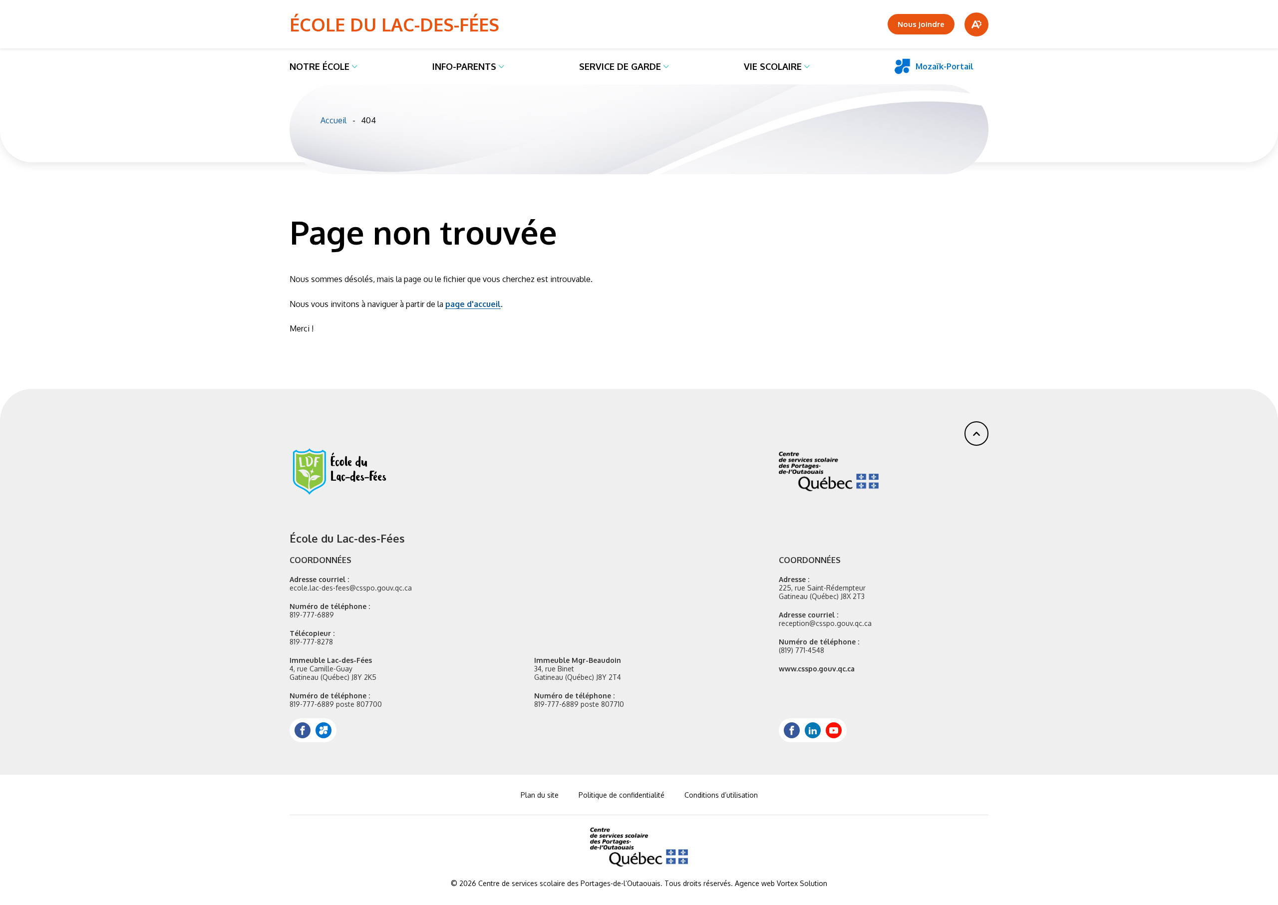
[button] (976, 433)
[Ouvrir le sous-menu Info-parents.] (501, 66)
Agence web (755, 883)
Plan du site (540, 795)
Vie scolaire (773, 66)
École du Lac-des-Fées (394, 24)
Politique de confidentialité (621, 795)
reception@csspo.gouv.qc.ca (825, 623)
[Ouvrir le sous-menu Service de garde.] (666, 66)
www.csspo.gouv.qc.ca (817, 668)
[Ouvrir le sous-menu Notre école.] (354, 66)
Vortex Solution (802, 883)
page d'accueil (473, 304)
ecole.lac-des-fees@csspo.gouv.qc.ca (351, 588)
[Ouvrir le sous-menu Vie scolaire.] (807, 66)
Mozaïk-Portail (944, 66)
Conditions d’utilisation (721, 795)
